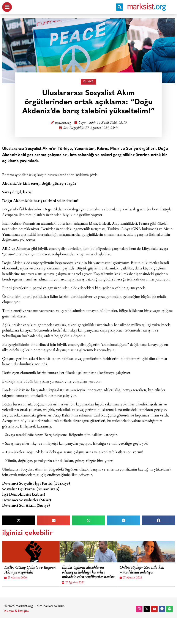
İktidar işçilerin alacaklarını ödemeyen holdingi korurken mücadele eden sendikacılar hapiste (88, 573)
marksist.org (63, 123)
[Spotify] (169, 609)
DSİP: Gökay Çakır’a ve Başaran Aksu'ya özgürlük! (29, 570)
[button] (119, 7)
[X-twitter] (147, 609)
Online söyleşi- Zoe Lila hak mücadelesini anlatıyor (142, 570)
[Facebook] (162, 609)
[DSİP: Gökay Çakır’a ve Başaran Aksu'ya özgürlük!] (34, 551)
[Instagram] (139, 609)
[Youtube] (154, 609)
